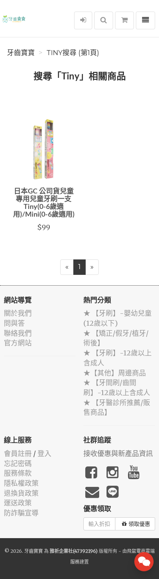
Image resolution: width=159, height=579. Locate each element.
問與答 (14, 323)
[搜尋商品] (103, 20)
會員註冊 (18, 453)
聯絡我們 (18, 333)
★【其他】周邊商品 (114, 373)
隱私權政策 (21, 483)
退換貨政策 (21, 493)
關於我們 (18, 313)
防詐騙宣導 (21, 512)
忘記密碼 (18, 463)
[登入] (83, 20)
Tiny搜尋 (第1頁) (72, 53)
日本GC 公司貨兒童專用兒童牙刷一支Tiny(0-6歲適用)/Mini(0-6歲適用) (43, 203)
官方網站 (18, 342)
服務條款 (18, 473)
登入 (44, 453)
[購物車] (124, 20)
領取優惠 (139, 523)
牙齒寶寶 (21, 53)
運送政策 (18, 502)
